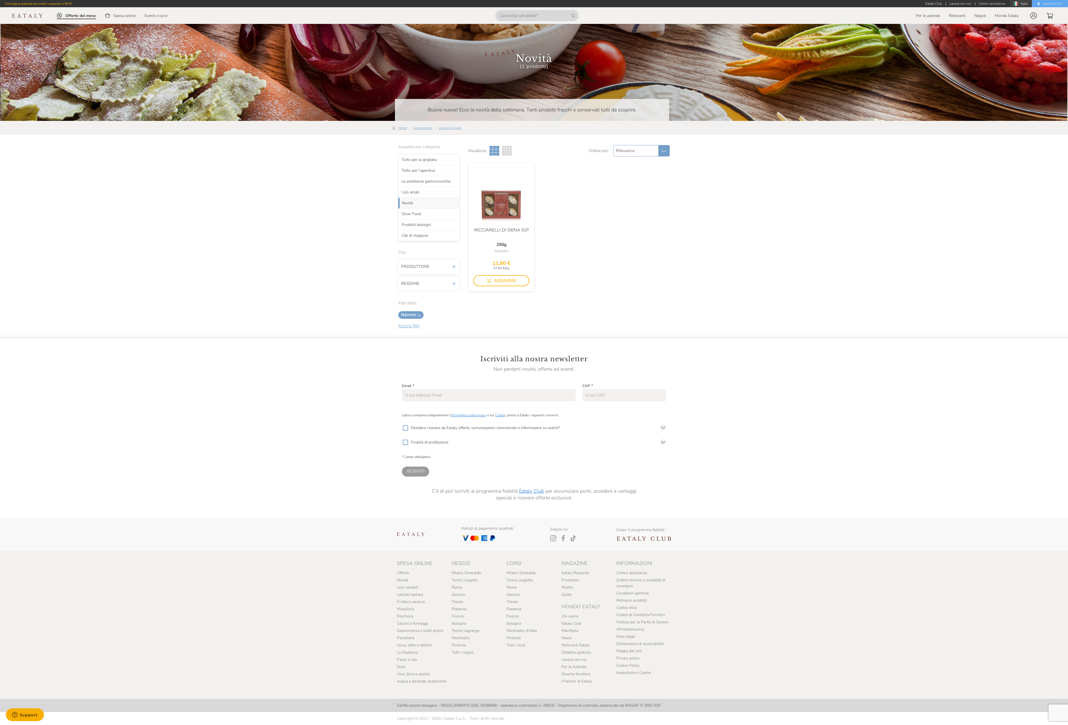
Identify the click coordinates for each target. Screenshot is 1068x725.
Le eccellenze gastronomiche (426, 181)
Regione (410, 283)
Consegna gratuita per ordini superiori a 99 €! (38, 3)
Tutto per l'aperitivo (418, 171)
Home (402, 128)
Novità (407, 203)
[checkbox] (405, 428)
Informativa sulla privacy (468, 415)
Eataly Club (531, 491)
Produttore (415, 266)
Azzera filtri (408, 325)
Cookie (500, 415)
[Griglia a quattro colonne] (507, 151)
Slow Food (411, 214)
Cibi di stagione (415, 236)
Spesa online (422, 128)
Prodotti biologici (416, 225)
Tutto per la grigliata (419, 160)
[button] (1033, 15)
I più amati (410, 192)
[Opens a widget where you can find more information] (25, 715)
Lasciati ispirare (450, 128)
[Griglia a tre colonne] (494, 151)
